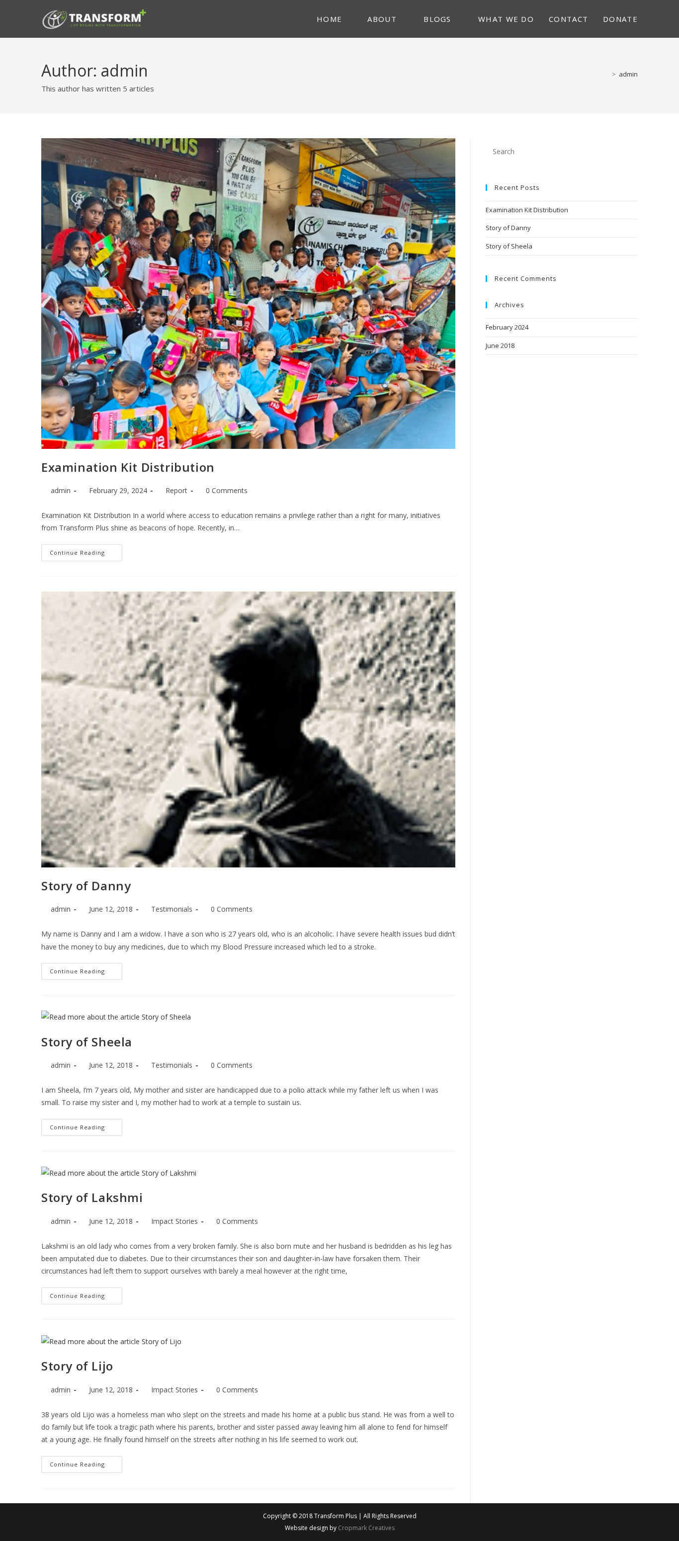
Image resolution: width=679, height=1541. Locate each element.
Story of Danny (86, 885)
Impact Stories (174, 1221)
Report (176, 490)
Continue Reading (86, 554)
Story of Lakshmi (92, 1197)
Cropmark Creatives (366, 1528)
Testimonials (171, 909)
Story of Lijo (77, 1366)
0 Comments (227, 490)
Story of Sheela (86, 1041)
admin (628, 74)
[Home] (606, 74)
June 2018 (500, 345)
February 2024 (507, 327)
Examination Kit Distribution (128, 467)
